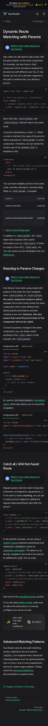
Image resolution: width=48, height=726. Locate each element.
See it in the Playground (18, 230)
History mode (25, 602)
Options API (27, 346)
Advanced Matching (23, 670)
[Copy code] (43, 91)
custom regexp (10, 542)
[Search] (37, 14)
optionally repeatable (14, 550)
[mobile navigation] (44, 14)
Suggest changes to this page (20, 686)
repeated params (27, 596)
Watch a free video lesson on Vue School (25, 47)
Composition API (10, 346)
